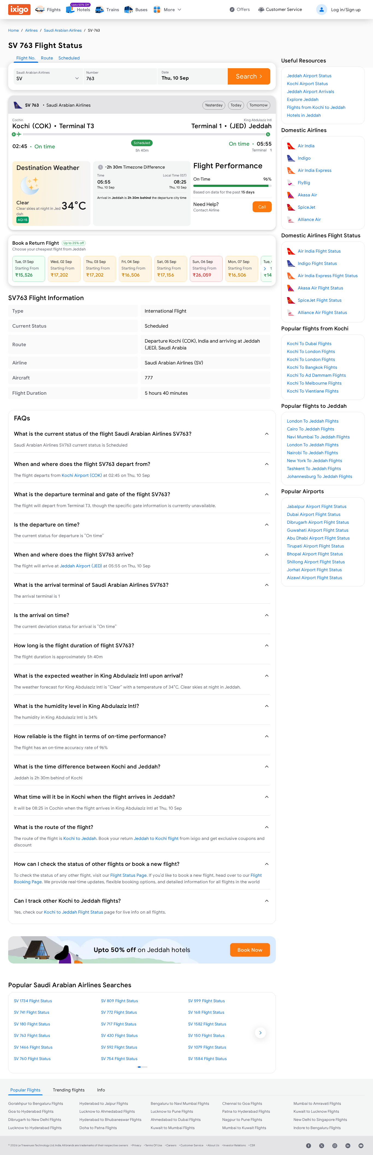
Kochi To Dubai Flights (309, 343)
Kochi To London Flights (311, 351)
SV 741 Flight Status (31, 1012)
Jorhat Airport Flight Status (314, 569)
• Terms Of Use (153, 1145)
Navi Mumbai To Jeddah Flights (318, 436)
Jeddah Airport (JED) (81, 565)
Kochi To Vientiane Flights (313, 390)
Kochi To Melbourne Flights (314, 383)
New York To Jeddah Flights (314, 460)
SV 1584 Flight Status (207, 1058)
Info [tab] (101, 1089)
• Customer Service (191, 1145)
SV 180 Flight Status (32, 1024)
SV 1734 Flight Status (33, 1000)
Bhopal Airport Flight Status (315, 553)
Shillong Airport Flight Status (316, 561)
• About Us (212, 1145)
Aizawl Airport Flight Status (314, 577)
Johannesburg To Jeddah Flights (319, 476)
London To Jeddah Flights (313, 420)
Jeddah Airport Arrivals (310, 91)
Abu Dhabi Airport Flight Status (318, 537)
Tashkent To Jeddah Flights (314, 468)
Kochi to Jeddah (79, 838)
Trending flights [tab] (69, 1089)
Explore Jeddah (302, 99)
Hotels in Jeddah (304, 115)
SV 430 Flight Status (119, 1035)
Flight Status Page (128, 875)
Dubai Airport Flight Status (314, 514)
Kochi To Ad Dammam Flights (316, 375)
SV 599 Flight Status (206, 1000)
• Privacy (136, 1145)
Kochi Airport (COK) (82, 475)
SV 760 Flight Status (32, 1058)
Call (262, 206)
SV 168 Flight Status (206, 1012)
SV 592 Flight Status (119, 1047)
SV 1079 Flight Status (207, 1047)
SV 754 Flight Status (119, 1058)
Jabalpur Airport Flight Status (317, 506)
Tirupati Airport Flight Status (315, 545)
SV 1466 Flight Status (33, 1047)
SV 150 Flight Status (206, 1035)
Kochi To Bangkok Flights (312, 367)
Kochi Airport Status (307, 83)
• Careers (170, 1145)
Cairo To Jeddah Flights (310, 428)
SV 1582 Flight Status (207, 1024)
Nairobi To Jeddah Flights (312, 452)
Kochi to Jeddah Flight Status (73, 911)
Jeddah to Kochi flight (156, 838)
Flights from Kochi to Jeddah (316, 107)
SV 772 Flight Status (119, 1012)
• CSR (251, 1145)
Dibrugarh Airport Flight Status (318, 522)
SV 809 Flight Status (119, 1000)
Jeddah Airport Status (309, 75)
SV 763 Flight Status (32, 1035)
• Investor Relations (234, 1145)
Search (246, 76)
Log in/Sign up (346, 9)
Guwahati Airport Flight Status (317, 530)
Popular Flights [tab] (25, 1089)
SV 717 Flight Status (118, 1024)
